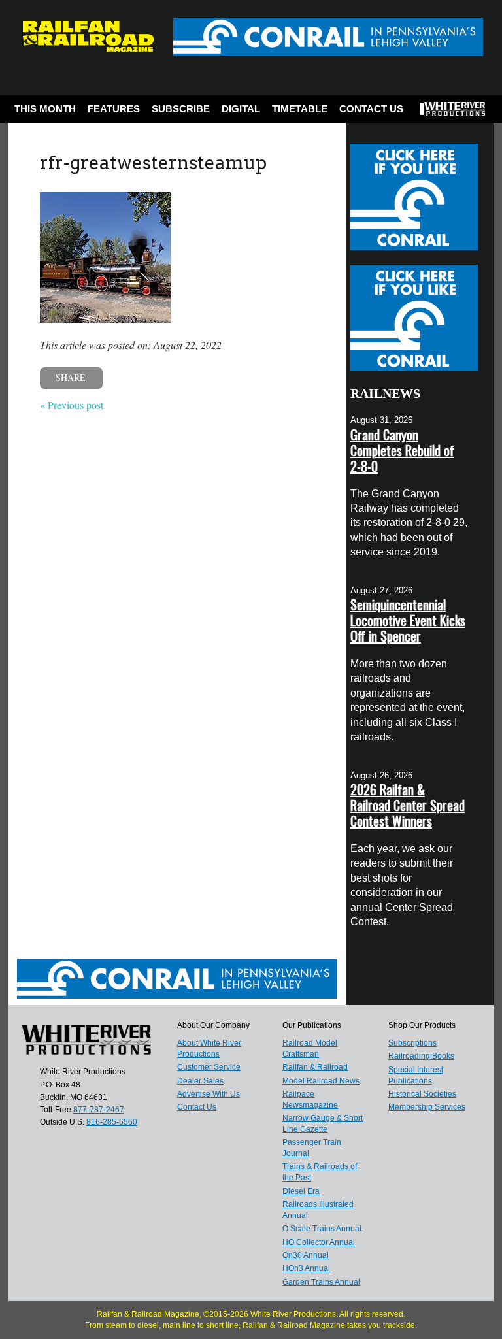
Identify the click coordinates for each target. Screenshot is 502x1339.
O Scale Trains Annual (321, 1228)
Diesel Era (301, 1191)
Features (114, 108)
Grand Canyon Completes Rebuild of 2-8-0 (402, 450)
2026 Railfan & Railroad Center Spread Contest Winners (407, 805)
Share (71, 377)
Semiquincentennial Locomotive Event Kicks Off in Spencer (407, 620)
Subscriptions (412, 1043)
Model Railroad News (321, 1080)
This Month (45, 108)
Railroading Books (421, 1056)
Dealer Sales (200, 1080)
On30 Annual (305, 1255)
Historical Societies (422, 1094)
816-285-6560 (111, 1122)
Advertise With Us (208, 1094)
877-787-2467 (98, 1109)
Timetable (299, 108)
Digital (241, 108)
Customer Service (209, 1067)
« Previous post (71, 405)
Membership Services (426, 1107)
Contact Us (371, 108)
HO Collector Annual (318, 1242)
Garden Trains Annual (321, 1282)
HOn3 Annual (306, 1268)
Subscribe (181, 108)
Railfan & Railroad (315, 1067)
